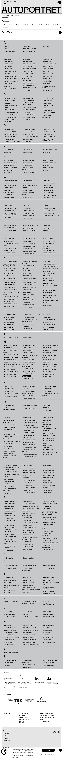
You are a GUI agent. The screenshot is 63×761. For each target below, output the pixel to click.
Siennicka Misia (9, 518)
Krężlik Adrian (48, 283)
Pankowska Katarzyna (11, 434)
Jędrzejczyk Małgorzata (46, 247)
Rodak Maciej (27, 482)
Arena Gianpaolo (29, 51)
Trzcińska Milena (48, 578)
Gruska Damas (47, 185)
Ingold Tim (46, 225)
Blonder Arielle (28, 85)
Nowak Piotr (47, 391)
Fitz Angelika (8, 172)
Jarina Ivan (27, 241)
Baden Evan (8, 59)
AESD (5, 49)
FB (55, 732)
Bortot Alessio (48, 71)
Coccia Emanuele (29, 114)
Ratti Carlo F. (8, 493)
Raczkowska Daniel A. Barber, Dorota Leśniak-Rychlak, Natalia (11, 467)
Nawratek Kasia (9, 391)
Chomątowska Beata (11, 114)
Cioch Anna (27, 105)
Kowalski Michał (28, 304)
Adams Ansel (8, 46)
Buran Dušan (47, 81)
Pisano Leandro (28, 435)
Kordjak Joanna (28, 290)
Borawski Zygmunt (49, 64)
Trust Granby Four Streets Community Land (31, 588)
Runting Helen (47, 480)
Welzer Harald (9, 642)
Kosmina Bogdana (29, 299)
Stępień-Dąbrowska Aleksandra (29, 538)
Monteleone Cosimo (50, 364)
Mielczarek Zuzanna (50, 350)
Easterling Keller (10, 149)
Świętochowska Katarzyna (28, 569)
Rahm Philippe (8, 479)
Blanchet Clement (29, 83)
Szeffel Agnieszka (49, 524)
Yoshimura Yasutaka (11, 652)
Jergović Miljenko (49, 241)
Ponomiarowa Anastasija (47, 425)
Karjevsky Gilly (9, 273)
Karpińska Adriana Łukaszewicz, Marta (10, 279)
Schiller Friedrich (10, 511)
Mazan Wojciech (29, 362)
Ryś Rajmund (47, 492)
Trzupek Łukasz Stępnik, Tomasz (50, 583)
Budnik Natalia (47, 78)
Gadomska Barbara (10, 180)
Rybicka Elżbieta (48, 490)
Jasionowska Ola (29, 246)
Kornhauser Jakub (29, 294)
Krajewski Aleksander (50, 269)
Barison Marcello (10, 76)
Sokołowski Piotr (29, 503)
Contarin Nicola (48, 98)
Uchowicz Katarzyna (11, 601)
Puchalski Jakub (48, 454)
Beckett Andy (27, 61)
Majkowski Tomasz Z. (11, 354)
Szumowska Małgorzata (46, 546)
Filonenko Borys (9, 165)
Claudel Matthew (29, 110)
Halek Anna (7, 217)
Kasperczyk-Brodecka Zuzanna (11, 293)
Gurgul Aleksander (49, 195)
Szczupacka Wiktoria (50, 522)
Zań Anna (7, 665)
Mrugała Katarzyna (49, 369)
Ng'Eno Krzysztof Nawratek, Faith (29, 392)
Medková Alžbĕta (29, 371)
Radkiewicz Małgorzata (12, 474)
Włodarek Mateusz (29, 640)
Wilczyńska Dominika (30, 630)
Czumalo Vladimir (49, 113)
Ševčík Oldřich (9, 558)
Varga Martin (27, 612)
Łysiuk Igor (27, 337)
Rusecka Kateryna (49, 485)
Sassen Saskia (8, 508)
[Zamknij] (60, 750)
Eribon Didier (27, 149)
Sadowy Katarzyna (10, 501)
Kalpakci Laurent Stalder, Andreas (9, 265)
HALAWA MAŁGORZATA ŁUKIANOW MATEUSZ (10, 214)
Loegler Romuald (49, 319)
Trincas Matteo (28, 583)
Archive (5, 731)
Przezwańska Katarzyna (47, 446)
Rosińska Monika (48, 468)
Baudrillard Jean (10, 88)
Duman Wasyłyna (48, 129)
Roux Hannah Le (48, 473)
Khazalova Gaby (28, 266)
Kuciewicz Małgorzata (50, 300)
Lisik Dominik (27, 329)
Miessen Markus (48, 353)
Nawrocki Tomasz (29, 386)
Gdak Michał (8, 194)
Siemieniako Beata (10, 516)
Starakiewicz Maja (29, 527)
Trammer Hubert (9, 587)
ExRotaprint (47, 152)
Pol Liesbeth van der (30, 454)
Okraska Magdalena (30, 405)
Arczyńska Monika (29, 49)
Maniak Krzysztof (10, 374)
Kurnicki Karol (48, 302)
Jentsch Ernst (48, 239)
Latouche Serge (9, 319)
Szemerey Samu (48, 531)
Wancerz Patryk (9, 635)
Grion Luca (46, 180)
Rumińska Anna (48, 478)
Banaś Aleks (8, 69)
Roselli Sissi (47, 465)
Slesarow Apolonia (10, 537)
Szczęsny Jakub (48, 519)
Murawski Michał (48, 374)
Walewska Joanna (10, 630)
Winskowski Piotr (29, 635)
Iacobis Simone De (10, 230)
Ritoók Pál (26, 478)
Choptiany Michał (10, 117)
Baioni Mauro (8, 61)
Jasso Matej (27, 248)
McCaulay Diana (28, 368)
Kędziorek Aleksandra (11, 304)
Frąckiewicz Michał (49, 163)
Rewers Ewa (27, 475)
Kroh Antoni (47, 288)
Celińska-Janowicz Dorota (10, 106)
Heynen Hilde (27, 218)
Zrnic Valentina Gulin (50, 660)
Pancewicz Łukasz (10, 429)
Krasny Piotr (47, 278)
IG (58, 732)
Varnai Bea (26, 614)
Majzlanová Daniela (11, 357)
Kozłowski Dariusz (49, 264)
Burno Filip (46, 83)
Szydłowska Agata (49, 549)
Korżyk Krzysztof (29, 297)
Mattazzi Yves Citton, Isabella (30, 356)
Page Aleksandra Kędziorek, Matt (9, 421)
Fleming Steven (28, 160)
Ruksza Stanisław (49, 475)
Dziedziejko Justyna (50, 136)
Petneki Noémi (27, 418)
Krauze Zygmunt (48, 280)
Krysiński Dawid (48, 293)
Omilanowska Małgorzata (47, 406)
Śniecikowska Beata (30, 566)
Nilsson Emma (47, 389)
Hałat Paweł (27, 208)
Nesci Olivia (27, 389)
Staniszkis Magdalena (30, 522)
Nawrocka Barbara (10, 396)
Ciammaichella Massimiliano (8, 120)
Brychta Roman (48, 73)
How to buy (6, 740)
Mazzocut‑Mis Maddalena (27, 365)
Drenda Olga (27, 131)
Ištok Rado (46, 230)
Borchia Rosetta (48, 66)
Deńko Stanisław (9, 136)
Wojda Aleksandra (49, 625)
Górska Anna (27, 190)
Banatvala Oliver (10, 71)
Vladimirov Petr (48, 616)
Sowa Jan (26, 511)
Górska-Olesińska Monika (29, 193)
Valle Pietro (8, 612)
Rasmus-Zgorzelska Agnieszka (10, 489)
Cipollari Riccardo (29, 107)
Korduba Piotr (28, 292)
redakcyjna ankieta (29, 470)
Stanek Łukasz (28, 520)
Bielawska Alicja (29, 73)
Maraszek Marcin (10, 376)
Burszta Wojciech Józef (48, 87)
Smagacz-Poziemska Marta (10, 542)
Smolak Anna (8, 550)
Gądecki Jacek (8, 188)
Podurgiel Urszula (29, 447)
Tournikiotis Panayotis (11, 585)
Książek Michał (48, 298)
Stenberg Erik (28, 535)
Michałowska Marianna (51, 345)
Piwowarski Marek (29, 440)
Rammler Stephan (10, 481)
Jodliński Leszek (48, 250)
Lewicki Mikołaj (28, 317)
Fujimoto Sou (47, 170)
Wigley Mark (27, 625)
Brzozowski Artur (49, 76)
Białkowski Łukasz (29, 69)
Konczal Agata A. (28, 285)
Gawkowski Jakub (10, 185)
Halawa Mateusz (9, 210)
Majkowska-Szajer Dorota (10, 351)
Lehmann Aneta (9, 329)
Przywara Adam (48, 450)
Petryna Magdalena (30, 422)
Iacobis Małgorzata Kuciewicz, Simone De (10, 226)
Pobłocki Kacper (28, 442)
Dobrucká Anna (9, 139)
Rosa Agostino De (29, 492)
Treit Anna (7, 592)
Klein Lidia (26, 270)
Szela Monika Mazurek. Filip (50, 528)
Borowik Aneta (48, 69)
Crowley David (48, 100)
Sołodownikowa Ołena (31, 508)
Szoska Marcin (48, 540)
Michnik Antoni (48, 348)
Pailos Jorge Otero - (11, 424)
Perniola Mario (9, 453)
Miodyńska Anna (48, 362)
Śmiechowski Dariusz (11, 566)
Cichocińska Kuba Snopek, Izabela (28, 101)
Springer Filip (27, 517)
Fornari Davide (28, 163)
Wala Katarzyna (9, 627)
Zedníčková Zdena (29, 664)
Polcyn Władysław (29, 456)
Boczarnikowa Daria (30, 88)
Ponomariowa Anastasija (47, 421)
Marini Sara (27, 348)
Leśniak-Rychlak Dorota (31, 314)
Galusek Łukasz (9, 183)
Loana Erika (47, 317)
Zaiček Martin (8, 662)
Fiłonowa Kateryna (10, 168)
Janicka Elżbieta (9, 253)
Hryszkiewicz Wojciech (51, 215)
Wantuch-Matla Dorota (12, 637)
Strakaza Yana (28, 544)
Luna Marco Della (49, 327)
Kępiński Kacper (9, 306)
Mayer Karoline (28, 359)
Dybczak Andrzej (49, 131)
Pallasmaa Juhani (10, 427)
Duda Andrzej (28, 139)
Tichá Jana (7, 583)
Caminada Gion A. (9, 100)
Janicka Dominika (9, 250)
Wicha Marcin (8, 644)
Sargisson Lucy (9, 506)
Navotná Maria (9, 389)
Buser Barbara (48, 90)
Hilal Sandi (46, 205)
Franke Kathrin (48, 160)
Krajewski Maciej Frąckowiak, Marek (48, 272)
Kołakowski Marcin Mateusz (29, 279)
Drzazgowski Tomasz (30, 136)
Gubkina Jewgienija (49, 188)
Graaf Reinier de (28, 197)
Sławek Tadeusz (9, 539)
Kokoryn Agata (28, 275)
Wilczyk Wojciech (29, 627)
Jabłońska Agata (9, 239)
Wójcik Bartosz (48, 637)
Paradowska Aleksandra (7, 437)
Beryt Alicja (27, 66)
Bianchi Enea (27, 71)
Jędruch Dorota (48, 243)
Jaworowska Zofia (29, 251)
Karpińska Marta (9, 282)
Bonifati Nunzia (48, 59)
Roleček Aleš (27, 485)
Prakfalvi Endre (48, 438)
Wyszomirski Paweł (49, 642)
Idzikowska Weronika (30, 225)
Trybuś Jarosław (29, 592)
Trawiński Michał (9, 590)
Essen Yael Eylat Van (50, 149)
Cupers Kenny (47, 103)
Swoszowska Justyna (50, 503)
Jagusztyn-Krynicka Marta (10, 244)
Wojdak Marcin (48, 627)
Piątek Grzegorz (28, 425)
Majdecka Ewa (9, 348)
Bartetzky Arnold (10, 83)
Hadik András (8, 205)
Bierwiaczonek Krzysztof (27, 77)
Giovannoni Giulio (29, 183)
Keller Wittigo (9, 301)
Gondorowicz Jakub (30, 185)
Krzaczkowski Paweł (50, 295)
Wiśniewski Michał (29, 637)
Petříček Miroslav (29, 420)
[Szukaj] (61, 27)
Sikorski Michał (9, 525)
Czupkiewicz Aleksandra (46, 116)
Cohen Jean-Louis (29, 117)
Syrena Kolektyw (49, 506)
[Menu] (59, 2)
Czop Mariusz (47, 110)
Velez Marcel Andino (30, 616)
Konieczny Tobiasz (29, 287)
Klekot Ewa (27, 273)
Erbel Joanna (8, 152)
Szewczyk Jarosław (50, 538)
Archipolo (26, 46)
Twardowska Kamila (50, 594)
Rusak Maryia (47, 482)
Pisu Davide (27, 437)
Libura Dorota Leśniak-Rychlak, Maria (30, 320)
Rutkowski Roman (49, 487)
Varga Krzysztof (10, 616)
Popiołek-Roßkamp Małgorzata (49, 429)
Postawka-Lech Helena (50, 435)
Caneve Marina (9, 103)
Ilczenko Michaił (28, 228)
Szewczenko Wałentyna (46, 534)
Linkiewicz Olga (28, 324)
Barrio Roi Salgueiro (11, 81)
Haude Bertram (28, 215)
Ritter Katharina (29, 480)
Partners (6, 736)
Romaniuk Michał (29, 487)
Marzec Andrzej (28, 353)
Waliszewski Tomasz (11, 632)
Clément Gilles (28, 112)
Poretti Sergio (48, 433)
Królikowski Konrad (50, 290)
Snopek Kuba (27, 501)
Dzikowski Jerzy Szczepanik (48, 140)
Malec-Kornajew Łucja (12, 364)
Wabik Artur (8, 625)
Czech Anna (47, 108)
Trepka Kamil (27, 578)
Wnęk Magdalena (29, 642)
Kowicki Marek (28, 307)
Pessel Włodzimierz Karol (10, 456)
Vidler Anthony (48, 614)
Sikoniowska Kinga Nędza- (9, 521)
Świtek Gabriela (48, 568)
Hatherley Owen (28, 213)
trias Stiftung (28, 580)
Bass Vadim (7, 86)
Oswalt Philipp (48, 410)
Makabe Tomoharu (10, 359)
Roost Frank (27, 490)
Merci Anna (27, 376)
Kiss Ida (25, 268)
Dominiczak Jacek (29, 129)
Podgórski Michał (29, 445)
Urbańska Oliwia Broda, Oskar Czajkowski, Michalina (35, 602)
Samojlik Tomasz (9, 503)
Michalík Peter (28, 378)
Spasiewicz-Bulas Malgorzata (28, 514)
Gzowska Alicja (48, 197)
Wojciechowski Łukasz (31, 644)
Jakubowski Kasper (10, 248)
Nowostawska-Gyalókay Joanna (50, 394)
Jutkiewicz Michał (49, 253)
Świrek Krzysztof (49, 566)
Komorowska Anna (29, 282)
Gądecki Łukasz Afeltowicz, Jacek (9, 191)
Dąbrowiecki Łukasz (10, 134)
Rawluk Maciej (28, 465)
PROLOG (45, 443)
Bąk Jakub (26, 59)
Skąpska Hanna (9, 534)
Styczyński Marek (29, 546)
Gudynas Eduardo (49, 190)
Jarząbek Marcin (29, 243)
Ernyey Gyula (27, 152)
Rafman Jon (8, 476)
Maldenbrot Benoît (10, 362)
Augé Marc (46, 46)
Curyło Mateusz (48, 105)
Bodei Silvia (27, 90)
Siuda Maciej (8, 532)
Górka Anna (27, 188)
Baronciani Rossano (11, 78)
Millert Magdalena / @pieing (49, 356)
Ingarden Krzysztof (30, 230)
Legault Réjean (9, 327)
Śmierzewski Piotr (10, 568)
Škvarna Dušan (28, 558)
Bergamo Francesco (30, 64)
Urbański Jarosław (49, 604)
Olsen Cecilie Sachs (30, 408)
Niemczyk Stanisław (49, 386)
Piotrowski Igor (28, 432)
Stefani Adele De (28, 532)
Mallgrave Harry (10, 369)
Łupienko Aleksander (11, 337)
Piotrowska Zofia (29, 430)
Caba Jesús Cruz (9, 98)
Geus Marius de (9, 197)
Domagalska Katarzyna (12, 141)
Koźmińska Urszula (49, 266)
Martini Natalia (28, 350)
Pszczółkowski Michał (50, 452)
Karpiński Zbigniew (10, 285)
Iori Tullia (46, 228)
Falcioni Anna (8, 160)
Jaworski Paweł (28, 253)
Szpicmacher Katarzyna (51, 543)
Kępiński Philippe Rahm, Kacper (30, 262)
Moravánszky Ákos (49, 367)
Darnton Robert (9, 129)
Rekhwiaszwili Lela (29, 473)
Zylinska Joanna (48, 665)
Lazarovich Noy (9, 322)
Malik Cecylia (8, 367)
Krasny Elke (47, 275)
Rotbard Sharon (48, 470)
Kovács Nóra (27, 302)
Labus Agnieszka (9, 314)
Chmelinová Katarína (11, 112)
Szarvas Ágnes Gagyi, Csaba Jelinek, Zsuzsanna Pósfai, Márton (51, 512)
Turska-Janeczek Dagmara (48, 588)
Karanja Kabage (9, 270)
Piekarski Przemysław (30, 427)
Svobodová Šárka (49, 501)
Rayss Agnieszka (28, 468)
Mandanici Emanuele (11, 372)
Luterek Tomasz (48, 329)
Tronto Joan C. (28, 585)
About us (6, 733)
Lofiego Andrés (48, 322)
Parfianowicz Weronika (12, 441)
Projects (5, 738)
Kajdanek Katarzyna (11, 261)
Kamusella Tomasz (10, 268)
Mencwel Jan (27, 373)
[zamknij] (60, 32)
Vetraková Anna (48, 612)
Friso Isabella (47, 165)
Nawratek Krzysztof (11, 393)
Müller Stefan (48, 372)
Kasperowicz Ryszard (11, 296)
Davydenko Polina (10, 131)
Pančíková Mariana (10, 432)
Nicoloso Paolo (28, 395)
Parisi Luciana (8, 443)
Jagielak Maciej (9, 241)
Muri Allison (47, 376)
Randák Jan (7, 484)
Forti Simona (27, 165)
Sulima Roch (27, 549)
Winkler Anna (27, 632)
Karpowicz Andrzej (10, 287)
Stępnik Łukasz (28, 541)
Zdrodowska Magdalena (27, 661)
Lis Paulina (26, 326)
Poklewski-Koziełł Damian (29, 450)
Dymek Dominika (48, 134)
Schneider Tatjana (10, 513)
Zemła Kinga (27, 667)
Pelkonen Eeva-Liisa (10, 451)
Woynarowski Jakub (50, 635)
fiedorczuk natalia (10, 163)
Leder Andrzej (9, 324)
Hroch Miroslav (48, 213)
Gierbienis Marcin (29, 180)
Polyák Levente (48, 418)
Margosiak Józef (29, 345)
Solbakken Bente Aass (31, 506)
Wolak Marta (47, 630)
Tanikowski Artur (10, 580)
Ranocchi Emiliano (10, 486)
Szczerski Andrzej (49, 517)
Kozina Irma (47, 261)
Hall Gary (26, 205)
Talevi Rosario (9, 578)
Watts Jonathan (9, 640)
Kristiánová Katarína (50, 285)
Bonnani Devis (47, 61)
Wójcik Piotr (47, 640)
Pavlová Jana (8, 448)
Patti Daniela (8, 446)
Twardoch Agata (48, 591)
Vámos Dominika (9, 614)
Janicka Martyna (29, 239)
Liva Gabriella (47, 314)
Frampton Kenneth (29, 172)
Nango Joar (8, 386)
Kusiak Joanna (47, 305)
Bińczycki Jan (27, 80)
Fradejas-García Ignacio (28, 168)
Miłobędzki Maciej (49, 359)
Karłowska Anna (9, 275)
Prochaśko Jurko (49, 440)
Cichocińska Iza (28, 98)
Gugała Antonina (48, 193)
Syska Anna (46, 508)
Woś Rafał (46, 632)
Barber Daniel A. (9, 73)
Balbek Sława (8, 64)
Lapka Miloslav (9, 317)
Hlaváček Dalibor (49, 208)
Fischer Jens (8, 170)
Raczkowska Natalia (11, 471)
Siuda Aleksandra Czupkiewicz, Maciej (10, 528)
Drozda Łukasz (28, 134)
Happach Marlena (29, 210)
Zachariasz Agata (10, 660)
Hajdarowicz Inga (10, 208)
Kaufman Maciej (9, 299)
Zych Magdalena (48, 662)
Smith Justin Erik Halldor (9, 547)
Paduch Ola (8, 418)
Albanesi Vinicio (9, 51)
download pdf (5, 17)
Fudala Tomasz (48, 168)
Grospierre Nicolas (49, 183)
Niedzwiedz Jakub (29, 398)
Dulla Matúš (27, 141)
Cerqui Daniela (9, 110)
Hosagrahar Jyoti (49, 210)
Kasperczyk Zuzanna (11, 290)
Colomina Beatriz (29, 119)
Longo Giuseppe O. (49, 324)
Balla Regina (8, 66)
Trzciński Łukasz (48, 580)
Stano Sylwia (27, 525)
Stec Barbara (27, 530)
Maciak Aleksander (10, 345)
